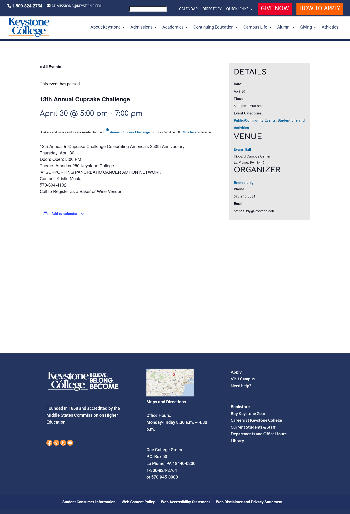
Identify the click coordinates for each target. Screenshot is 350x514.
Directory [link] (211, 9)
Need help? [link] (241, 385)
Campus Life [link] (255, 27)
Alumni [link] (283, 27)
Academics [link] (173, 27)
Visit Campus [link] (243, 378)
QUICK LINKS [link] (237, 9)
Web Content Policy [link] (138, 502)
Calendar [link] (188, 9)
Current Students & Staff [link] (253, 427)
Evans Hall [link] (242, 149)
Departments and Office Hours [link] (258, 433)
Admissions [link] (141, 27)
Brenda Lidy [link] (244, 182)
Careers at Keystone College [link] (256, 420)
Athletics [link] (330, 27)
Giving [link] (306, 27)
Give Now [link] (275, 9)
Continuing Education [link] (213, 27)
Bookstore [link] (240, 406)
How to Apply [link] (319, 9)
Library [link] (237, 440)
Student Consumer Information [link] (88, 502)
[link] (151, 10)
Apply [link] (236, 372)
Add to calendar (64, 213)
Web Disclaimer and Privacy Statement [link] (249, 502)
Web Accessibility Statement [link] (185, 502)
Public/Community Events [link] (255, 120)
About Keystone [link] (105, 27)
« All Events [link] (50, 66)
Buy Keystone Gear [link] (248, 413)
